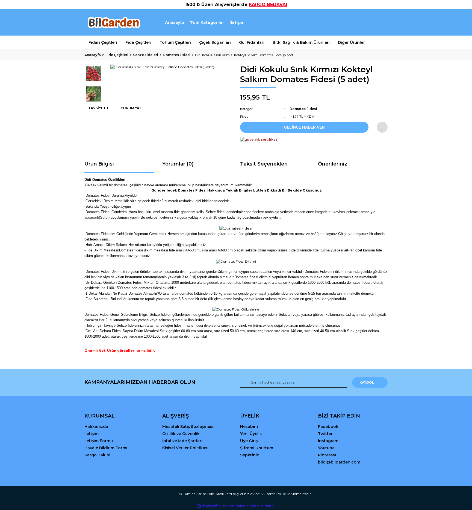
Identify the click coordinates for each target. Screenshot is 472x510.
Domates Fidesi (303, 109)
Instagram (328, 440)
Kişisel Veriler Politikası (185, 447)
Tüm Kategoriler (207, 22)
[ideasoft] (207, 506)
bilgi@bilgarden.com (339, 462)
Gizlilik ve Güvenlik (181, 433)
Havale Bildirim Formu (106, 447)
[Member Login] (353, 22)
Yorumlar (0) (178, 164)
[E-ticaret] (235, 506)
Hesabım (249, 426)
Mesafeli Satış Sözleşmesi (187, 426)
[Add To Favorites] (382, 127)
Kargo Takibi (97, 455)
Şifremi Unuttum (256, 447)
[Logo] (113, 22)
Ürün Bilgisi (99, 164)
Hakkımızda (96, 426)
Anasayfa (174, 22)
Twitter (325, 433)
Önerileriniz (332, 164)
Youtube (326, 447)
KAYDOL (366, 382)
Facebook (328, 426)
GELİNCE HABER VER (304, 127)
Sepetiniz (249, 455)
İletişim (236, 22)
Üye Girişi (249, 440)
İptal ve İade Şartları (182, 440)
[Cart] (381, 22)
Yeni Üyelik (251, 433)
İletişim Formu (98, 440)
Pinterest (327, 455)
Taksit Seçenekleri (264, 164)
